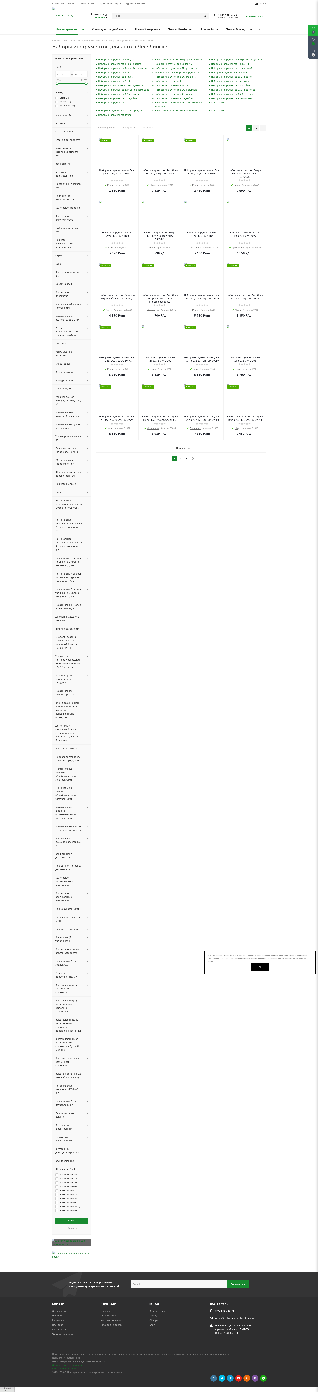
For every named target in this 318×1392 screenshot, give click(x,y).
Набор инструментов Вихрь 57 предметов (179, 59)
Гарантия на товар (111, 1324)
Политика (57, 1324)
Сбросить (72, 1228)
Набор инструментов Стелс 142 (229, 72)
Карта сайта (59, 1329)
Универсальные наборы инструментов (177, 72)
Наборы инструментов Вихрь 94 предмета (122, 68)
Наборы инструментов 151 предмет (232, 76)
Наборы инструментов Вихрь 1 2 (173, 63)
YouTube (238, 1378)
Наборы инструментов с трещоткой (231, 68)
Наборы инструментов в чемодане (231, 98)
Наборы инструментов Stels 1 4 (116, 76)
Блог (152, 1324)
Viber (255, 1378)
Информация (108, 1303)
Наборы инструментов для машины (175, 76)
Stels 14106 (217, 110)
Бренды (153, 1315)
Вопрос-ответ (157, 1311)
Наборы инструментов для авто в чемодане (123, 89)
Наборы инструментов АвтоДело (117, 59)
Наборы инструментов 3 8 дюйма (230, 85)
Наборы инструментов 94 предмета (175, 94)
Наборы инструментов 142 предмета (176, 89)
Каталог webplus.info (64, 1368)
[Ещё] (261, 29)
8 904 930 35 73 (227, 15)
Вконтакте (213, 1378)
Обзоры (154, 1320)
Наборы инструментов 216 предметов (233, 89)
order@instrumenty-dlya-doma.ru (234, 1318)
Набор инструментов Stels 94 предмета (178, 110)
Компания (58, 1303)
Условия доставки (111, 1320)
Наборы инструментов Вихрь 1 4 (230, 63)
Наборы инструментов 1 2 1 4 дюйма (232, 94)
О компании (59, 1311)
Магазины (58, 1320)
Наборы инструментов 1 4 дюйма (174, 98)
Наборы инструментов (111, 102)
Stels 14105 (217, 102)
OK (260, 967)
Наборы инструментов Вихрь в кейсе (119, 63)
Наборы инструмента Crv (169, 81)
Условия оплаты (110, 1315)
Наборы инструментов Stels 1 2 (116, 72)
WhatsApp (263, 1378)
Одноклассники (246, 1378)
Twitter (222, 1378)
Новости (57, 1315)
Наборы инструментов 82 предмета (119, 94)
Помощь (105, 1311)
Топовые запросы (62, 1334)
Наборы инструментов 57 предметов (176, 68)
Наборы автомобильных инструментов (121, 85)
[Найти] (205, 16)
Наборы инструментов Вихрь (171, 85)
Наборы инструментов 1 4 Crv (115, 81)
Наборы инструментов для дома (230, 81)
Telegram (230, 1378)
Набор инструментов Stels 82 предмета (121, 110)
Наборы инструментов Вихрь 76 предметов (236, 59)
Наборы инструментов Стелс (114, 114)
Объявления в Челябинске (67, 1365)
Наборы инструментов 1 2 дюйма (117, 98)
